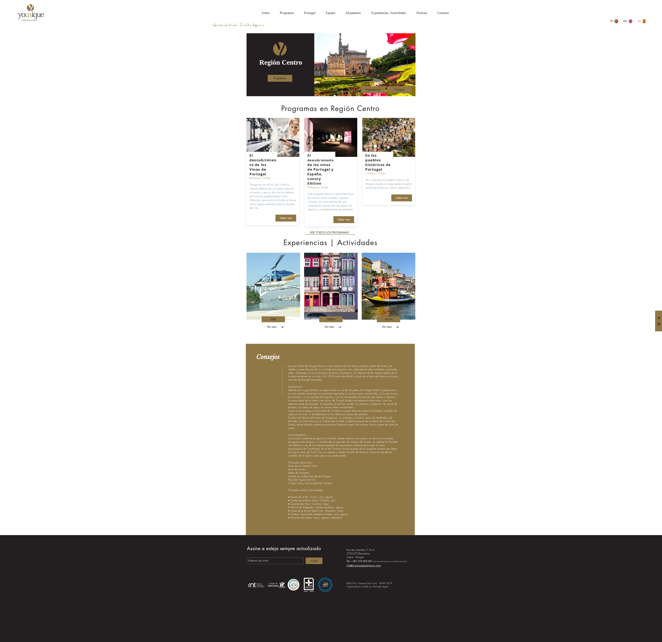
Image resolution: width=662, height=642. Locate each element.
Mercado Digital (380, 586)
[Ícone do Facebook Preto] (659, 318)
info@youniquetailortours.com (364, 565)
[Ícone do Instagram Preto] (659, 324)
